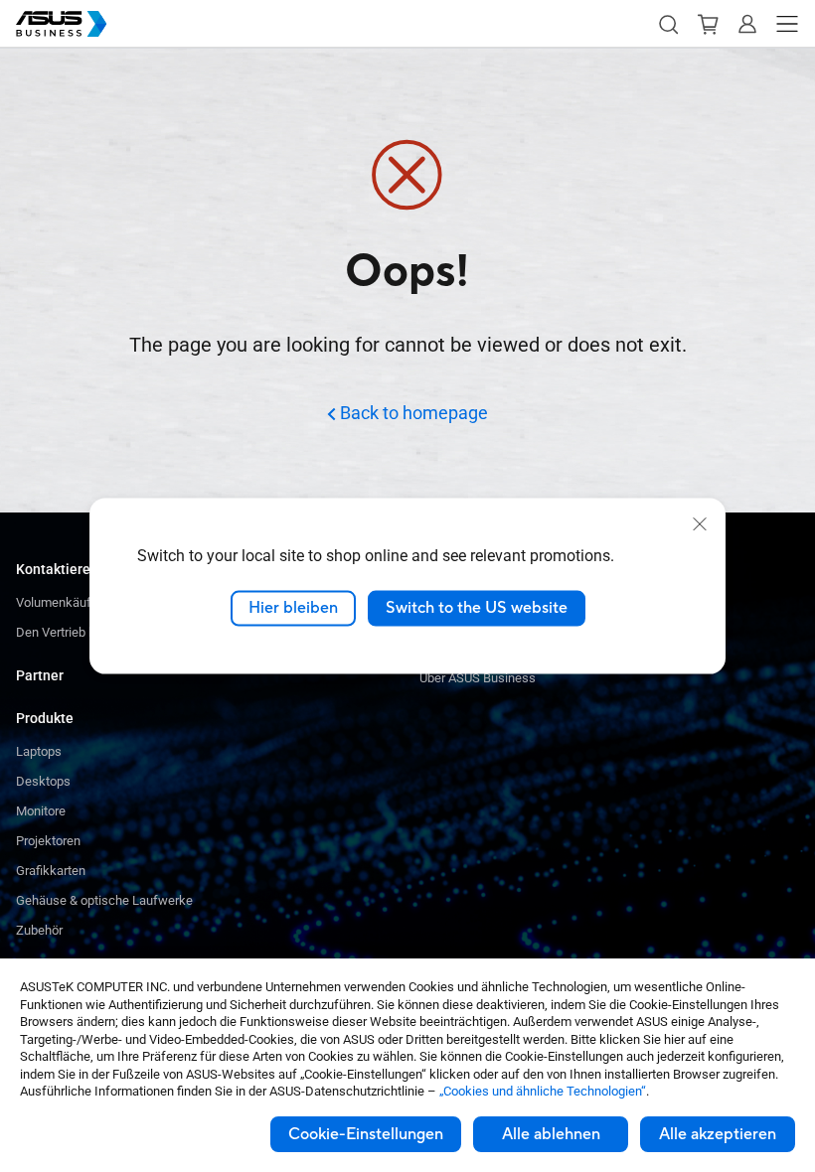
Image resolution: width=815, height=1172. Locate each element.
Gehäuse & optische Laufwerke (104, 900)
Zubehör (39, 930)
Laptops (39, 751)
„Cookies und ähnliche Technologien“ (542, 1091)
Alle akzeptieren (717, 1134)
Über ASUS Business (477, 677)
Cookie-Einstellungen (365, 1134)
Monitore (41, 811)
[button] (668, 24)
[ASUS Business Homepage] (61, 24)
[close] (700, 524)
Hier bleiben (293, 608)
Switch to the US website (477, 608)
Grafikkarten (50, 870)
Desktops (43, 781)
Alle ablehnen (551, 1134)
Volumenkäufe (57, 602)
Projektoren (48, 840)
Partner (40, 675)
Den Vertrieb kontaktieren (87, 632)
